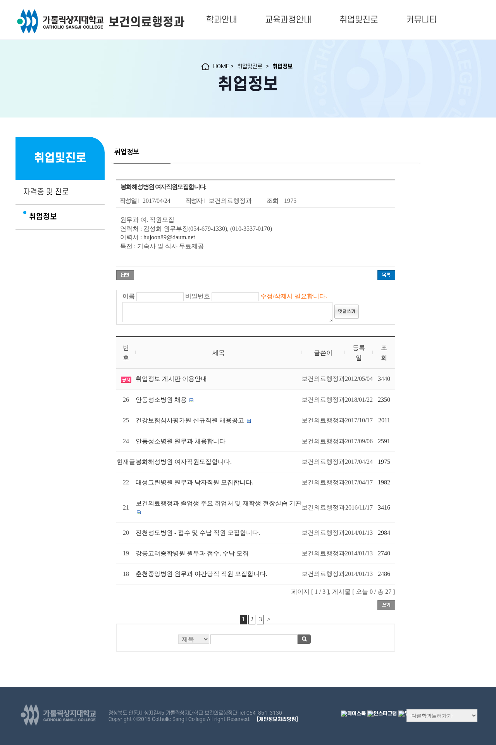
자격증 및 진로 (46, 192)
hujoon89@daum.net (169, 237)
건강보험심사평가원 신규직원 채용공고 (190, 420)
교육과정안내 (288, 19)
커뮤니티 (421, 19)
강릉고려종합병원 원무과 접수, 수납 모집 (192, 553)
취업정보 (43, 217)
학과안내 (221, 19)
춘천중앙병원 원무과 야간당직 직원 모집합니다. (201, 573)
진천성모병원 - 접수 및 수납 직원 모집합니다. (198, 532)
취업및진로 (358, 19)
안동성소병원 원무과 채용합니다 (181, 441)
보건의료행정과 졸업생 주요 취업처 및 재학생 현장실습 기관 (218, 503)
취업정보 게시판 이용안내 (171, 378)
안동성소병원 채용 (161, 399)
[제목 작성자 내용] (255, 641)
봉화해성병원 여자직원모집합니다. (184, 461)
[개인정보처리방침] (277, 719)
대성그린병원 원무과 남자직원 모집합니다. (194, 482)
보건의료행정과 (146, 22)
